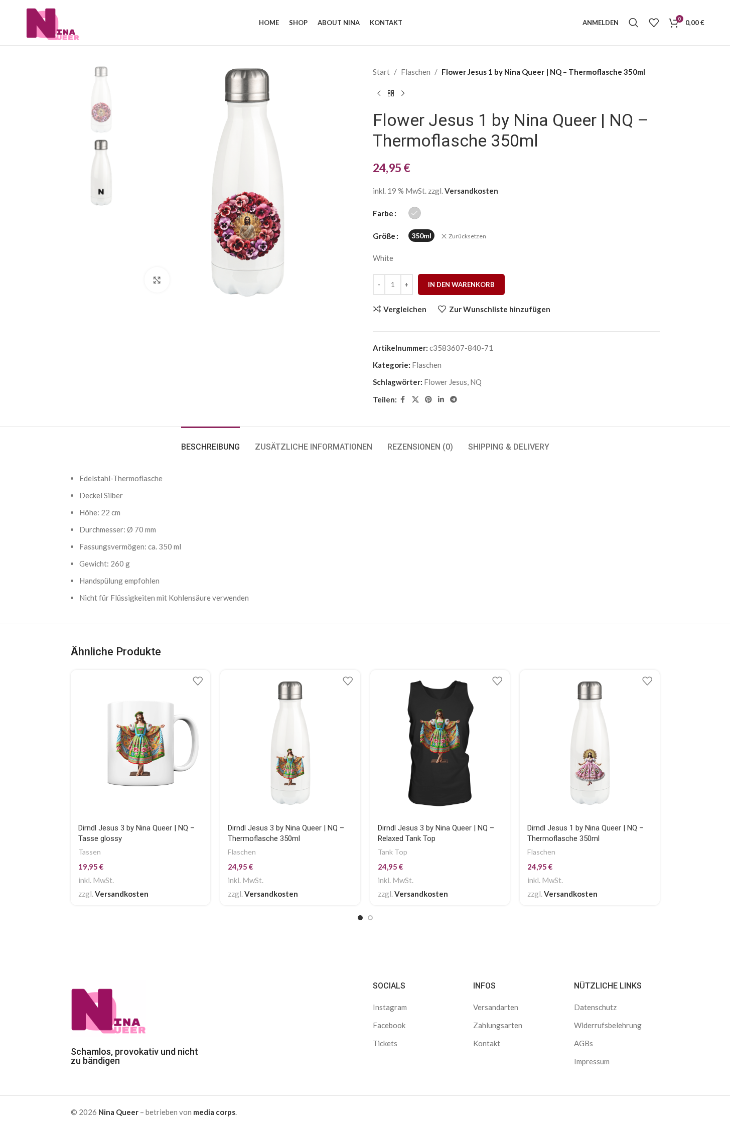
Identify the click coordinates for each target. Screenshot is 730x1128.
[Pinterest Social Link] (428, 399)
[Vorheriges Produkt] (379, 94)
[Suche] (634, 23)
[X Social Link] (415, 399)
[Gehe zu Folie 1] (360, 917)
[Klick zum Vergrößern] (157, 279)
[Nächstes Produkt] (403, 94)
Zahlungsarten (497, 1025)
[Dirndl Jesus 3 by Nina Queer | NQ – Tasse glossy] (141, 743)
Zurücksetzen (467, 236)
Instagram (390, 1007)
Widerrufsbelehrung (608, 1025)
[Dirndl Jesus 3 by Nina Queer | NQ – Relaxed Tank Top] (440, 743)
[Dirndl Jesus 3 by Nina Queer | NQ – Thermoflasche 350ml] (290, 743)
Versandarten (495, 1007)
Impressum (592, 1061)
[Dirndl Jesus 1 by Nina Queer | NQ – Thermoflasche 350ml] (590, 743)
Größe (384, 235)
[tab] (210, 442)
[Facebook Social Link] (403, 399)
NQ (476, 381)
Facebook (389, 1025)
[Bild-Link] (108, 1007)
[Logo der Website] (52, 21)
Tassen (89, 852)
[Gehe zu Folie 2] (370, 917)
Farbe (383, 213)
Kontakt (486, 1043)
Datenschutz (595, 1007)
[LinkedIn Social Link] (441, 399)
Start (381, 71)
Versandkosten (471, 190)
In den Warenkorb (461, 284)
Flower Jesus (445, 381)
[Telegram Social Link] (453, 399)
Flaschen (415, 71)
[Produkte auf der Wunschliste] (654, 23)
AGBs (583, 1043)
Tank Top (392, 852)
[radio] (414, 213)
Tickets (385, 1043)
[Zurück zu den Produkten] (391, 94)
